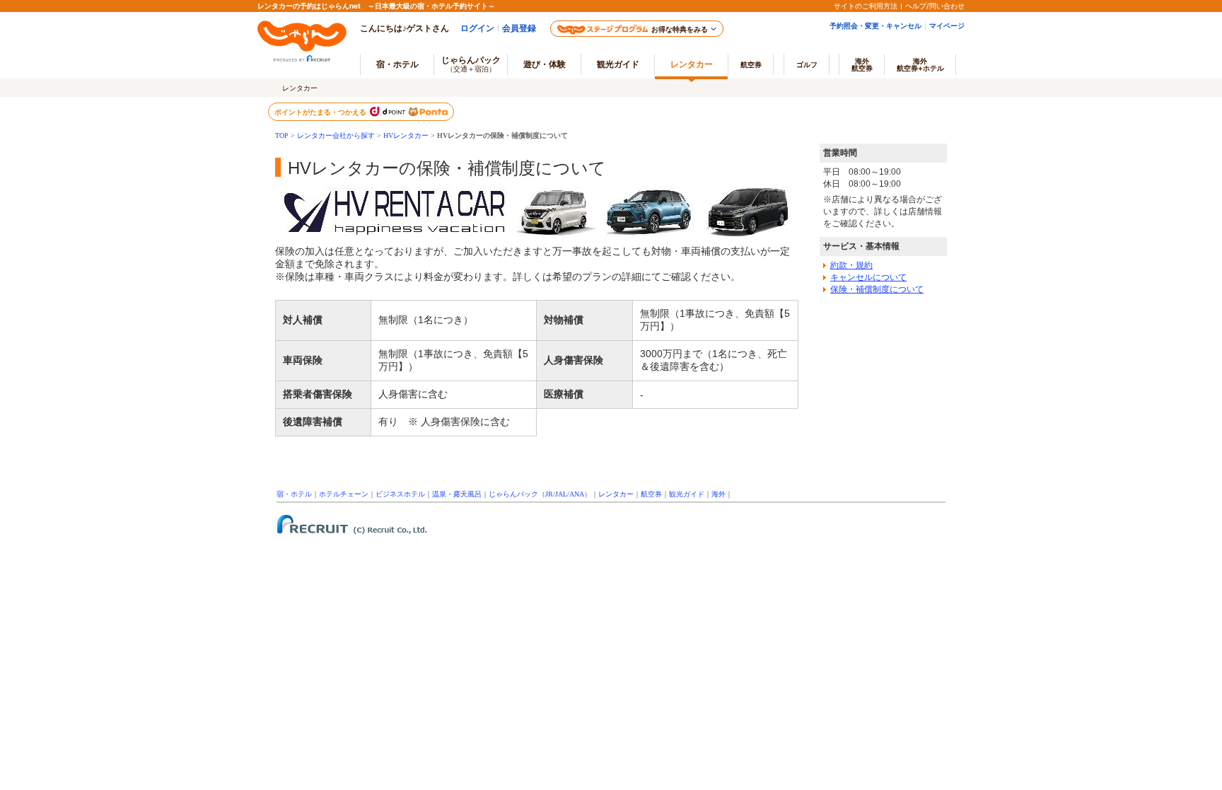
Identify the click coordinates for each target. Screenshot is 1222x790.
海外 (862, 64)
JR (549, 494)
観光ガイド (686, 494)
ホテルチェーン (343, 494)
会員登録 (519, 28)
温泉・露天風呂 (457, 494)
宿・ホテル (294, 494)
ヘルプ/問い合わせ (935, 5)
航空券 (751, 64)
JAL (561, 494)
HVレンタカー (406, 135)
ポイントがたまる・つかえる (321, 112)
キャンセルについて (868, 277)
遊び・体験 (544, 64)
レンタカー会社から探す (336, 135)
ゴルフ (806, 64)
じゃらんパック (471, 63)
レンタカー (691, 64)
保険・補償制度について (877, 289)
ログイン (477, 28)
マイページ (947, 25)
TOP (282, 135)
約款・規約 (851, 265)
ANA (576, 494)
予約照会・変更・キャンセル (875, 25)
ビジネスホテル (400, 494)
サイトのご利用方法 (865, 5)
